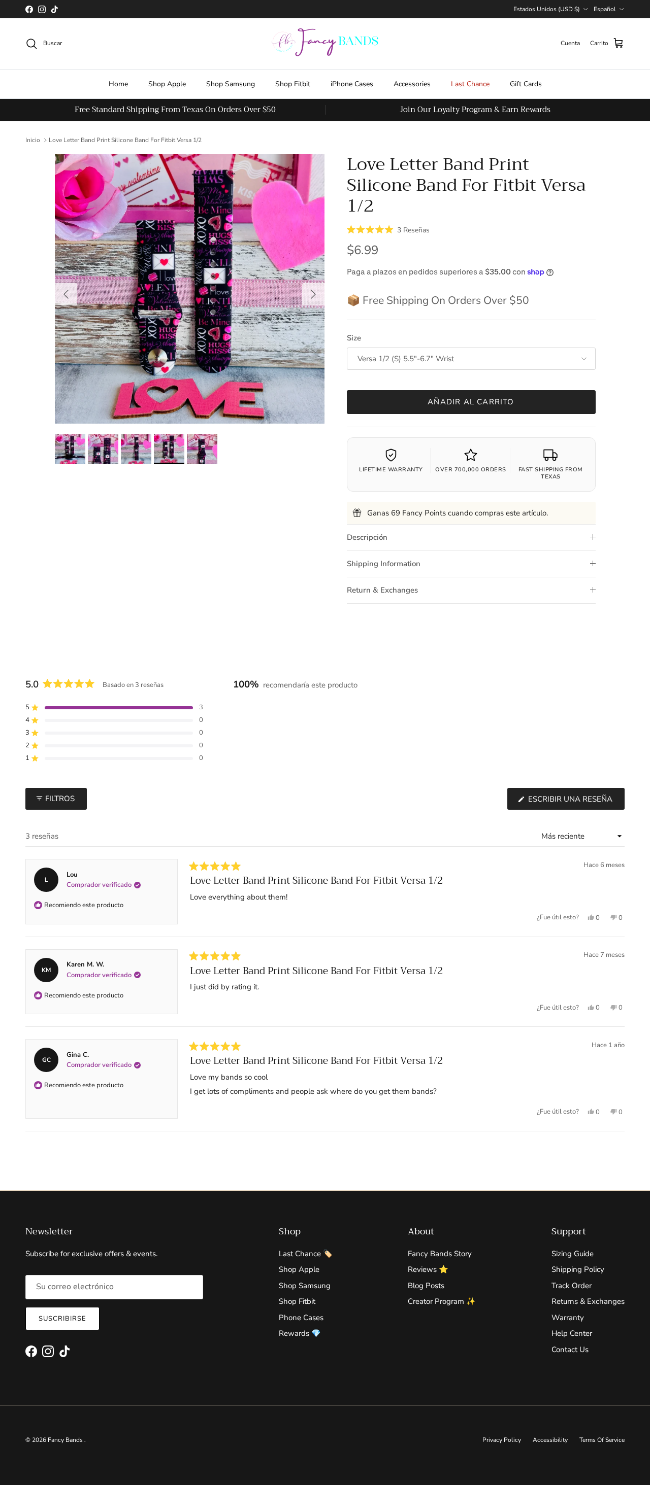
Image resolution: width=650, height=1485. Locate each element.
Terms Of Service (602, 1440)
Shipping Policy (577, 1269)
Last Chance (470, 84)
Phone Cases (301, 1318)
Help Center (571, 1333)
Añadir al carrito (471, 402)
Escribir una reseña (575, 801)
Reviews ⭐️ (428, 1269)
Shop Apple (167, 84)
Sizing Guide (572, 1254)
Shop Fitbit (292, 84)
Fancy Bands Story (440, 1254)
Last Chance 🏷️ (306, 1254)
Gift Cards (526, 84)
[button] (388, 229)
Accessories (412, 84)
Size (354, 338)
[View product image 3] (136, 449)
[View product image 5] (202, 449)
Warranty (567, 1318)
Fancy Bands (66, 1440)
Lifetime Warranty (391, 469)
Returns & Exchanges (588, 1301)
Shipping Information (383, 564)
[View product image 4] (169, 449)
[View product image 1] (70, 449)
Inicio (32, 140)
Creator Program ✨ (442, 1301)
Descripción (367, 537)
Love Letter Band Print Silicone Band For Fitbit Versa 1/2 (125, 140)
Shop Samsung (230, 84)
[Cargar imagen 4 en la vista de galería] (189, 289)
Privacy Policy (501, 1440)
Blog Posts (426, 1286)
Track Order (571, 1286)
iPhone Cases (352, 84)
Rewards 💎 (300, 1333)
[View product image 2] (103, 449)
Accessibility (550, 1440)
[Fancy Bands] (325, 43)
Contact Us (570, 1349)
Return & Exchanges (382, 590)
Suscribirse (62, 1318)
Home (118, 84)
